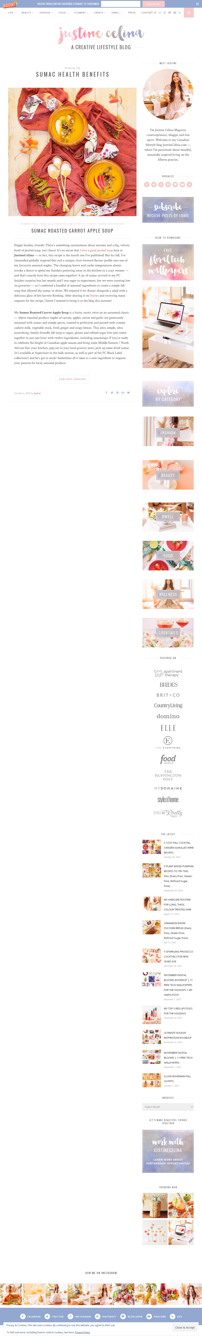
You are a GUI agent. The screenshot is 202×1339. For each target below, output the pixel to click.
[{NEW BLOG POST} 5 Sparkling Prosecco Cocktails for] (33, 1294)
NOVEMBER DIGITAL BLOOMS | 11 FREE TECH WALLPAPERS (178, 1057)
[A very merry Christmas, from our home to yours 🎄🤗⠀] (78, 1294)
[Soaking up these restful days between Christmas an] (56, 1294)
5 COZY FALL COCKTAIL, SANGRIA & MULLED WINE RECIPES (179, 847)
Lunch (71, 223)
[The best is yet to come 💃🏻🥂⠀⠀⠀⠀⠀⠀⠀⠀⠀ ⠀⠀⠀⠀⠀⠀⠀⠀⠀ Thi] (11, 1294)
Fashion (45, 12)
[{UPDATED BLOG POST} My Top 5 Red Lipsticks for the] (191, 1294)
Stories (94, 295)
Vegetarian (116, 223)
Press (132, 12)
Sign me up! (153, 3)
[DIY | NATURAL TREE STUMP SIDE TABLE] (155, 1206)
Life (10, 12)
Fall (35, 223)
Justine (37, 393)
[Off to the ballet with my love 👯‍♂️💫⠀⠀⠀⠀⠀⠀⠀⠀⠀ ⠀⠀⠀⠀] (146, 1294)
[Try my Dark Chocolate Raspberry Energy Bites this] (123, 1294)
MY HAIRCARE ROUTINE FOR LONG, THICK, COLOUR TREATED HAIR (177, 904)
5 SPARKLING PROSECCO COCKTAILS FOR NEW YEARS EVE (178, 956)
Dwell (116, 12)
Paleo (82, 223)
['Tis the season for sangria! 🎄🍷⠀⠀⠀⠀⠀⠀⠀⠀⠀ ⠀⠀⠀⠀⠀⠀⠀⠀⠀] (168, 1294)
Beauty (26, 12)
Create (98, 12)
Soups (91, 223)
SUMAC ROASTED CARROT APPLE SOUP (72, 230)
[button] (101, 4)
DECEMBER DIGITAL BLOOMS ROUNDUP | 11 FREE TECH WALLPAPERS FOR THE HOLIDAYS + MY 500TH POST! (178, 985)
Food (62, 12)
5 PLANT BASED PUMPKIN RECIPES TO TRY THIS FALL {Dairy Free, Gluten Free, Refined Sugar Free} (179, 876)
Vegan (101, 223)
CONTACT (147, 12)
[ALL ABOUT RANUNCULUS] (155, 1233)
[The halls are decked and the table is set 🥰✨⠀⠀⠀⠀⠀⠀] (101, 1294)
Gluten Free (56, 223)
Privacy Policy (82, 1332)
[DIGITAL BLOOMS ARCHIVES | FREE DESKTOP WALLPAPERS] (181, 1233)
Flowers (80, 12)
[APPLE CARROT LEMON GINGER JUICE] (181, 1206)
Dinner (26, 223)
